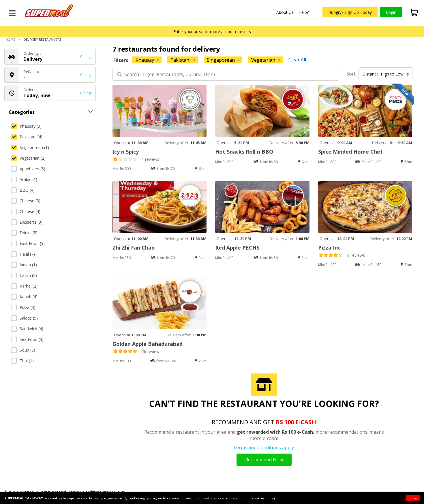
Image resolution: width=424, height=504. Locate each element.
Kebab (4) (28, 296)
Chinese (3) (30, 200)
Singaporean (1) (34, 147)
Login (391, 12)
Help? (304, 12)
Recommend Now (264, 459)
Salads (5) (29, 318)
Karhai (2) (28, 286)
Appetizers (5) (32, 168)
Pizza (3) (27, 307)
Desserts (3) (31, 222)
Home (10, 39)
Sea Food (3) (32, 339)
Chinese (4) (30, 211)
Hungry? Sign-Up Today (350, 12)
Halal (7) (27, 254)
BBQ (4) (27, 190)
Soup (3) (27, 350)
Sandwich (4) (31, 328)
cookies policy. (264, 498)
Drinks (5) (28, 232)
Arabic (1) (28, 179)
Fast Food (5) (32, 243)
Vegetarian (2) (33, 158)
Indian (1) (28, 264)
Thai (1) (27, 360)
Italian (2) (28, 275)
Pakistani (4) (31, 136)
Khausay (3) (31, 126)
